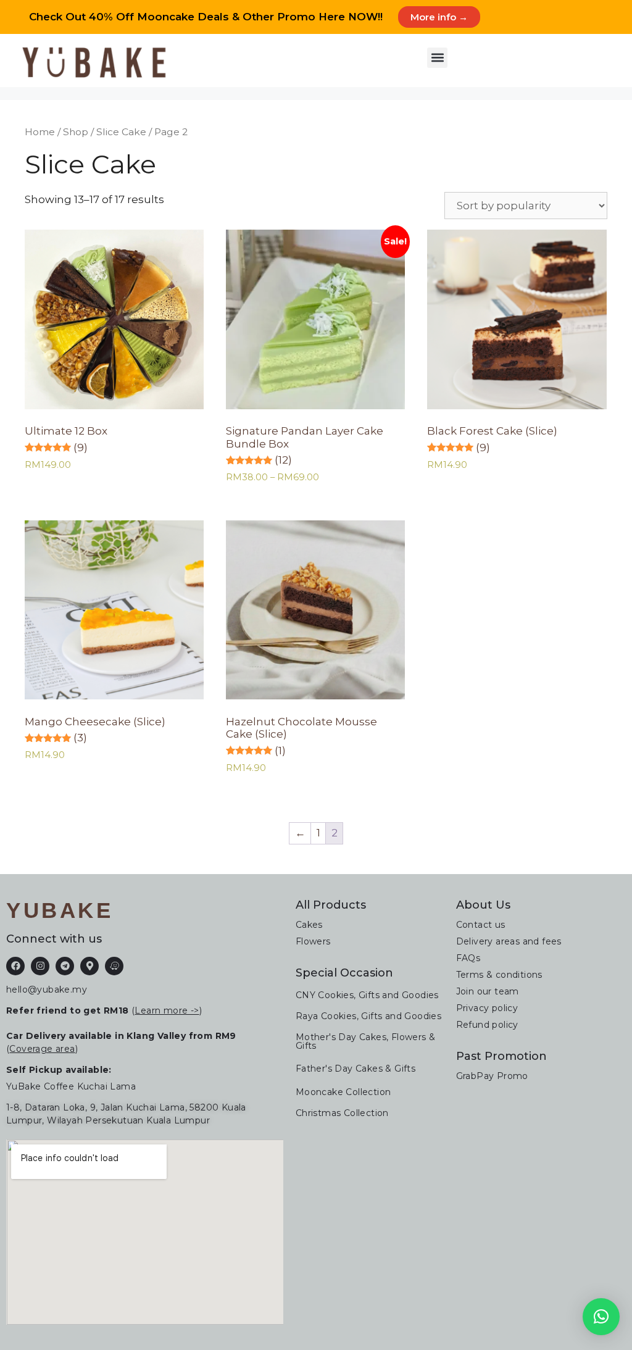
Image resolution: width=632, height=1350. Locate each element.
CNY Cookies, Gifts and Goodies (367, 995)
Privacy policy (487, 1008)
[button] (437, 58)
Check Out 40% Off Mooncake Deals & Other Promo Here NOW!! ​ (207, 16)
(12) (283, 460)
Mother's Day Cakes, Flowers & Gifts (366, 1041)
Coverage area (42, 1048)
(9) (80, 447)
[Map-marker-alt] (89, 966)
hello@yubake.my (46, 989)
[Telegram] (65, 966)
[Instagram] (40, 966)
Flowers (313, 941)
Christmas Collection (342, 1113)
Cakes (309, 924)
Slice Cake (121, 132)
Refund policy (487, 1024)
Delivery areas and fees (509, 941)
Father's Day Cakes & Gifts (355, 1068)
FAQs (468, 958)
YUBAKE (59, 910)
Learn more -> (167, 1010)
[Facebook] (15, 966)
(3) (80, 737)
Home (40, 132)
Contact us (480, 924)
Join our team (487, 991)
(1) (280, 750)
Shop (75, 132)
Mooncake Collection (343, 1092)
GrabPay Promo (492, 1075)
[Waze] (114, 966)
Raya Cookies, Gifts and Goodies (368, 1016)
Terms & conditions (499, 974)
